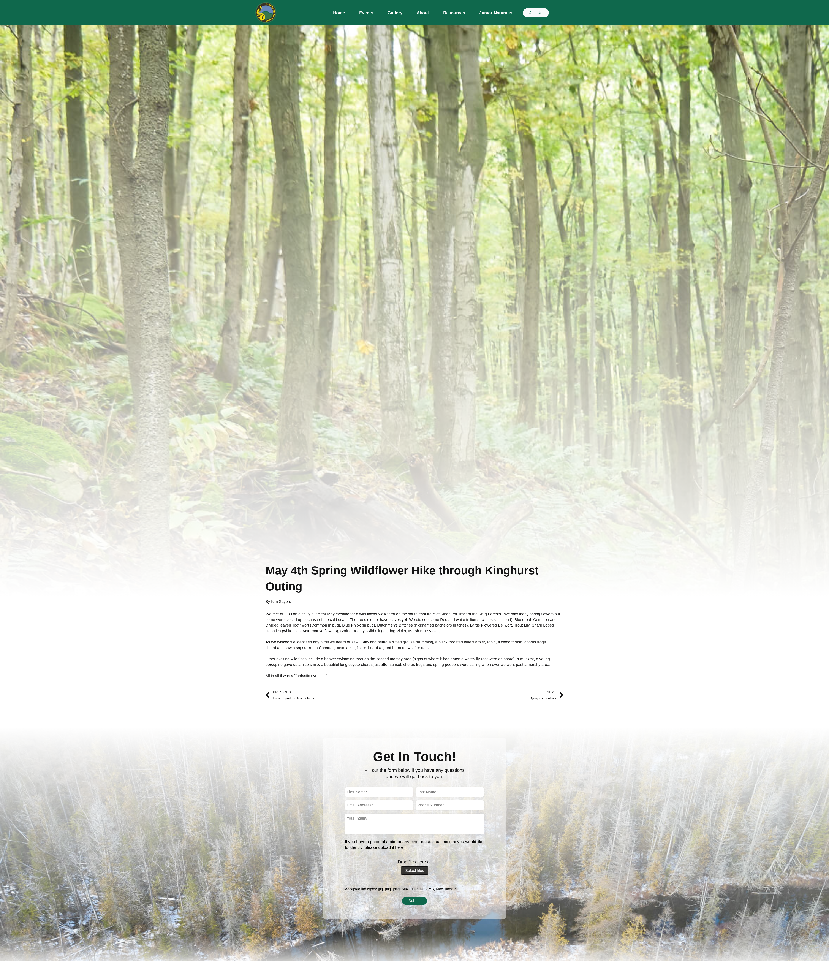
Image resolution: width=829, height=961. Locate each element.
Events (366, 12)
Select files (414, 870)
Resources (454, 12)
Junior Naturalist (496, 12)
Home (339, 12)
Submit (414, 901)
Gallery (395, 12)
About (423, 12)
